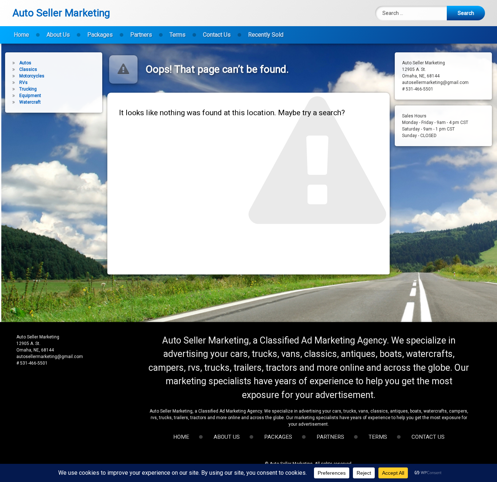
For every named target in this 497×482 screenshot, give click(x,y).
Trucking (28, 89)
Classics (28, 69)
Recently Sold (265, 34)
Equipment (30, 95)
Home (21, 34)
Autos (25, 62)
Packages (100, 34)
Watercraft (30, 102)
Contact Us (217, 34)
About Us (58, 34)
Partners (141, 34)
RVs (23, 82)
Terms (178, 34)
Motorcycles (31, 76)
